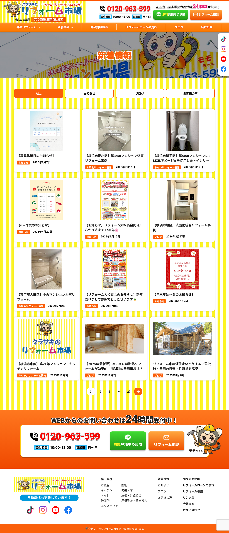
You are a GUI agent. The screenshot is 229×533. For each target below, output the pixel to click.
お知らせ (89, 93)
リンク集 (188, 497)
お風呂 (105, 485)
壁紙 (124, 485)
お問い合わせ (191, 510)
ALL (39, 93)
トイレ (105, 495)
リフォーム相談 (193, 491)
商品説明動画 (99, 27)
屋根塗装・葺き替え (134, 500)
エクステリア (109, 506)
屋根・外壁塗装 (131, 495)
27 (128, 391)
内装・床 (127, 490)
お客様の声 (190, 93)
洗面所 (105, 500)
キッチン (106, 490)
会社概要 (206, 27)
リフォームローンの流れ (141, 27)
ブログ (179, 27)
